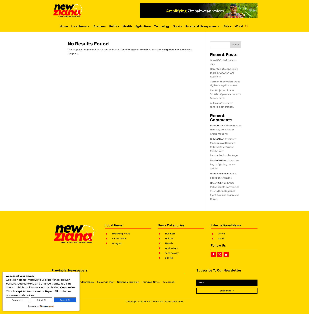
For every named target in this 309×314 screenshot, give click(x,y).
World (239, 26)
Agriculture (143, 26)
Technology (162, 26)
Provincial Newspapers (201, 26)
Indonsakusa (86, 282)
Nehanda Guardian (128, 282)
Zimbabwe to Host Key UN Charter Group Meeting (225, 129)
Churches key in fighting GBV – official (224, 164)
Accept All (65, 300)
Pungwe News (151, 282)
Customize (17, 300)
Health (127, 26)
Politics (114, 26)
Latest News (119, 238)
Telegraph (169, 282)
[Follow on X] (219, 254)
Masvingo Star (105, 282)
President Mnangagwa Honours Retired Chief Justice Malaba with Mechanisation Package (224, 147)
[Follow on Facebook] (213, 254)
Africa (227, 26)
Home (64, 26)
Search (236, 44)
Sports (177, 26)
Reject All (41, 300)
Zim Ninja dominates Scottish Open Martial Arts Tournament (225, 94)
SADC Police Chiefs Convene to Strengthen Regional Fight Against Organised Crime (224, 191)
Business (100, 26)
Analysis (117, 243)
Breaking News (121, 233)
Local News (79, 26)
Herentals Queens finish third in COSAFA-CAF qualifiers (224, 72)
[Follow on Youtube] (226, 254)
